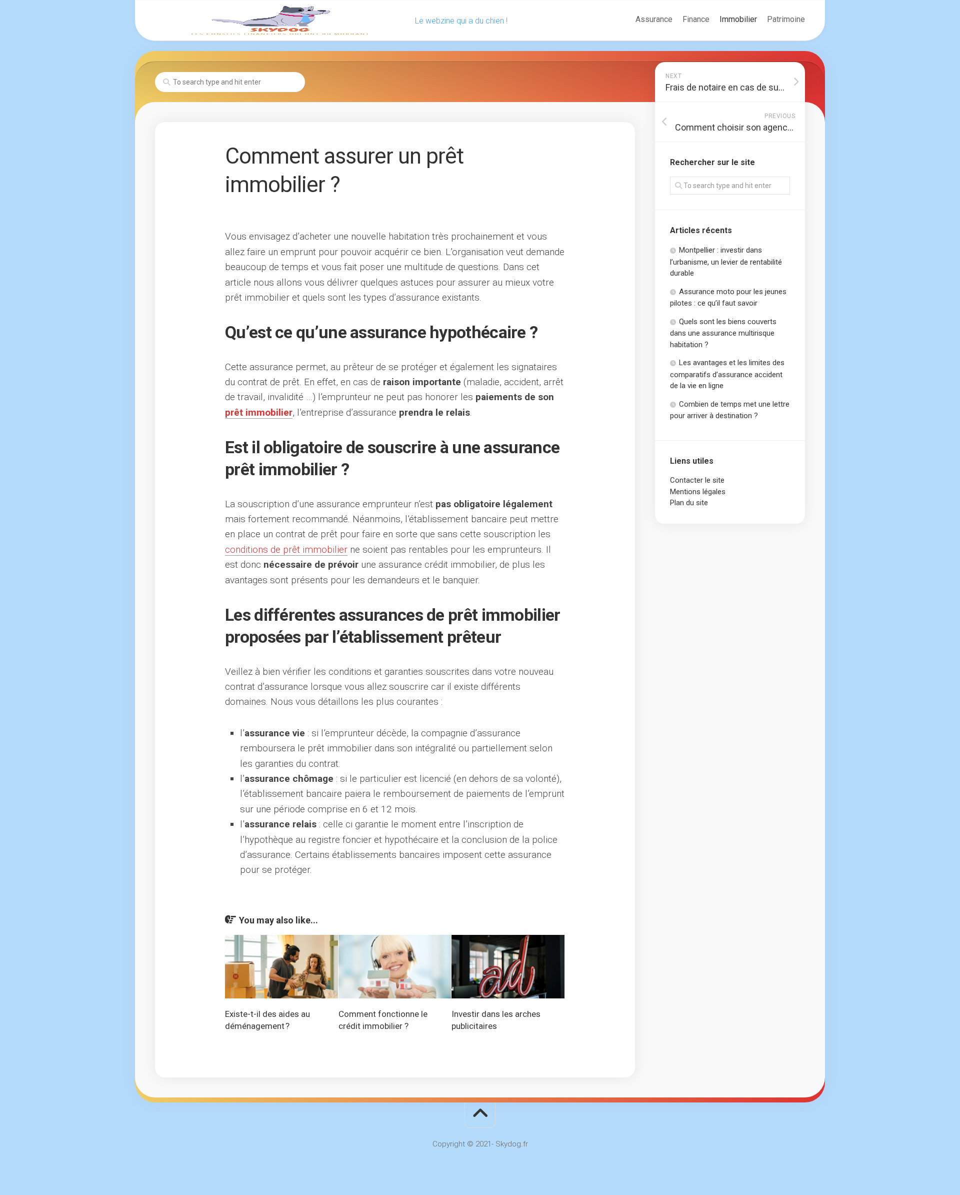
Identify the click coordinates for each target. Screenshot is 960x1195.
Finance (696, 19)
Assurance (654, 19)
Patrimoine (786, 19)
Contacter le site (697, 480)
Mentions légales (698, 491)
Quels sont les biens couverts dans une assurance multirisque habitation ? (723, 333)
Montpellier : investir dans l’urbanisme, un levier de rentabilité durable (726, 262)
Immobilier (738, 19)
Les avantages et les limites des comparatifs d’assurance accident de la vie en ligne (727, 374)
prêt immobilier (258, 412)
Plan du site (689, 502)
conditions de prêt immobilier (286, 549)
